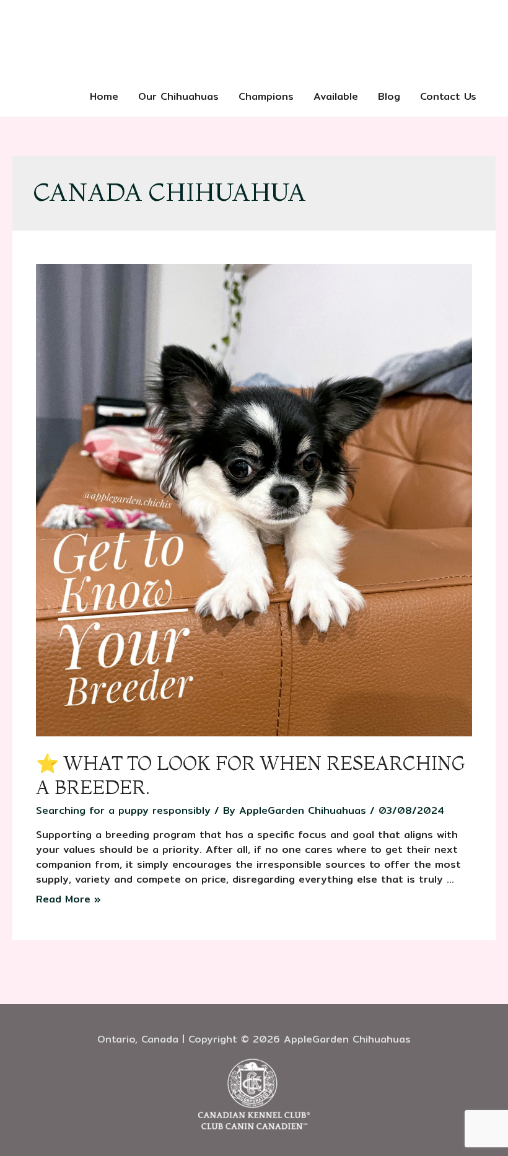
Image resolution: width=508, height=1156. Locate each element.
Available (335, 96)
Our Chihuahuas (178, 96)
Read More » (68, 899)
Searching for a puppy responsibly (123, 810)
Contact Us (448, 96)
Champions (266, 96)
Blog (389, 96)
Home (104, 96)
